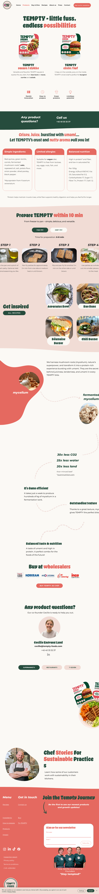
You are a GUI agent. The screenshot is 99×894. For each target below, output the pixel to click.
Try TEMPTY (22, 823)
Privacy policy (9, 860)
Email (48, 839)
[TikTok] (14, 849)
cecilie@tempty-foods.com (48, 646)
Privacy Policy (11, 892)
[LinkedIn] (48, 654)
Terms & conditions (11, 864)
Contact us (22, 805)
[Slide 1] (28, 60)
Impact (5, 835)
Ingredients (7, 818)
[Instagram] (4, 849)
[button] (35, 5)
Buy (19, 818)
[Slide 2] (70, 60)
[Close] (97, 890)
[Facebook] (19, 849)
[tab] (40, 230)
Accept (91, 891)
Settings (81, 891)
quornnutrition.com (65, 475)
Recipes (6, 805)
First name (49, 832)
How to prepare (9, 823)
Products (6, 829)
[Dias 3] (26, 60)
